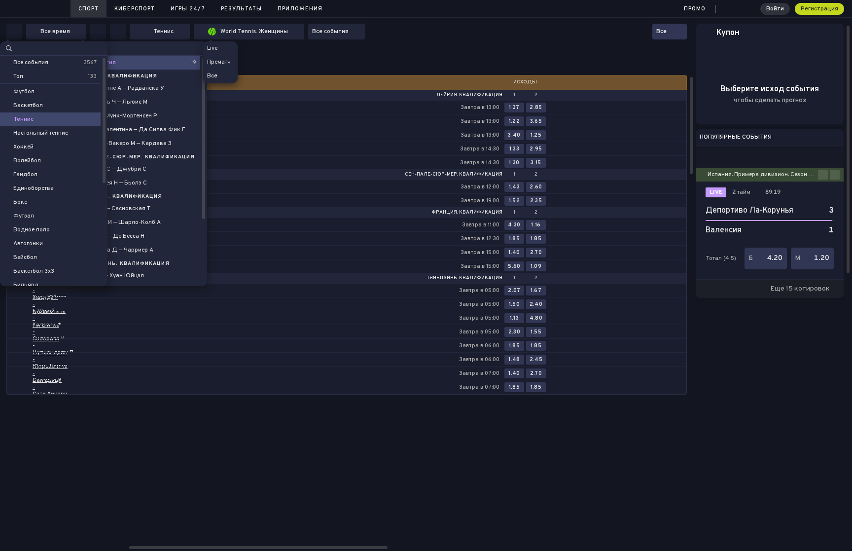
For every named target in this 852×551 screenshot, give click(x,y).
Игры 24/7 (188, 8)
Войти (775, 9)
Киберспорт (134, 8)
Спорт (88, 8)
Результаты (241, 8)
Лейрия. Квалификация (469, 95)
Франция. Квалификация (466, 213)
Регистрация (819, 9)
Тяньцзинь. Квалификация (464, 278)
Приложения (300, 8)
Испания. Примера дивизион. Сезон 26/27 (763, 175)
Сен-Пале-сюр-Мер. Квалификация (453, 175)
